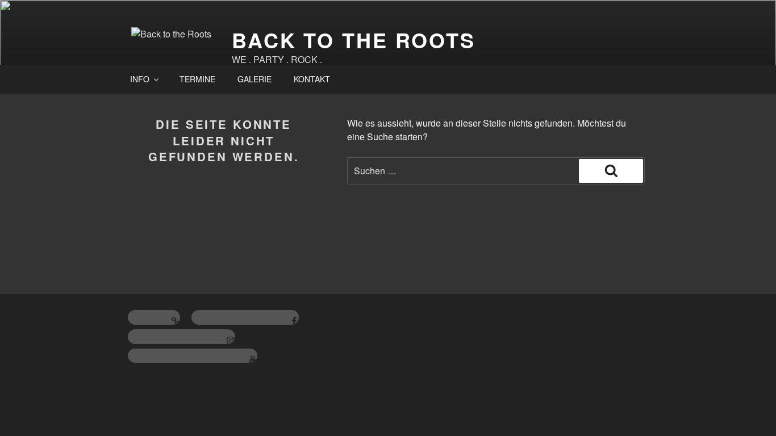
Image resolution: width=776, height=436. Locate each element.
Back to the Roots (353, 39)
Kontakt (312, 79)
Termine (197, 79)
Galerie (254, 79)
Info (139, 79)
